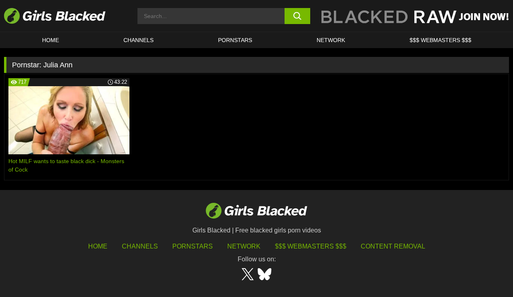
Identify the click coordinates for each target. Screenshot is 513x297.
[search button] (298, 16)
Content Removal (393, 246)
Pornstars (192, 246)
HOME (50, 40)
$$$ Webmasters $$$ (440, 40)
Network (331, 40)
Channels (138, 40)
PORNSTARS (235, 40)
